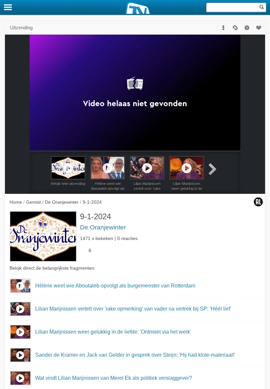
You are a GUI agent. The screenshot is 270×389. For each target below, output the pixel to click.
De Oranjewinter (103, 227)
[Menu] (8, 7)
